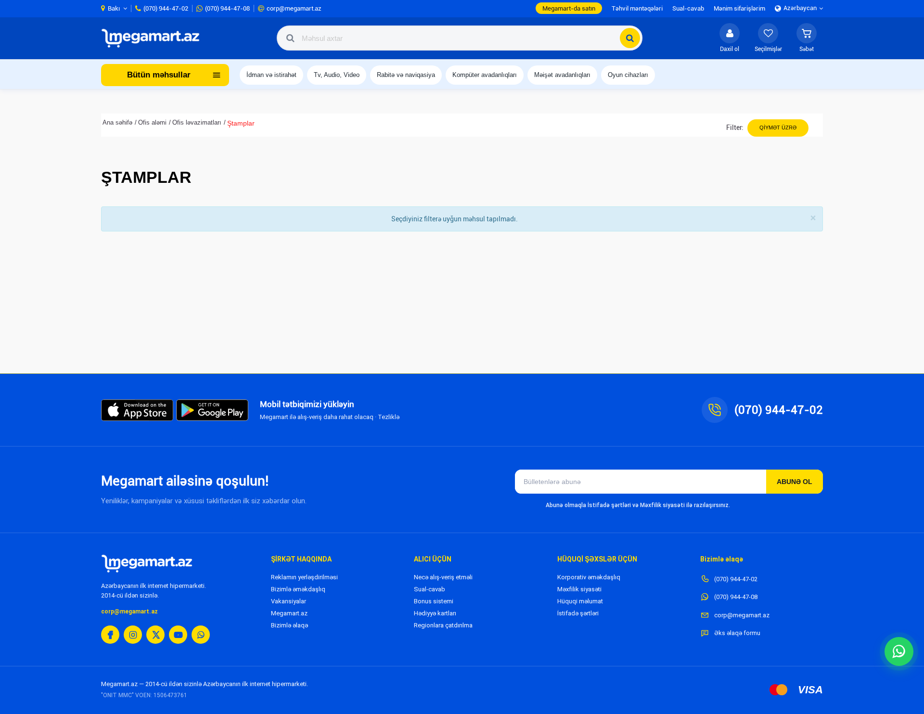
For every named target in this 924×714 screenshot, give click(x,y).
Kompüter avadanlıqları (484, 74)
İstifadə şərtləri (578, 613)
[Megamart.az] (146, 563)
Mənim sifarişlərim (739, 8)
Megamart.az (289, 613)
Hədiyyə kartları (435, 613)
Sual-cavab (429, 589)
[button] (806, 38)
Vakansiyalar (288, 601)
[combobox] (459, 38)
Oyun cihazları (628, 74)
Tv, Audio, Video (336, 74)
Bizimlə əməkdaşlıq (298, 589)
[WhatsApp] (201, 634)
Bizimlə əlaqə (289, 625)
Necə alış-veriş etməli (443, 577)
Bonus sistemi (433, 601)
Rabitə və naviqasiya (406, 74)
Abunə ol (794, 481)
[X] (155, 634)
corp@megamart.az (129, 611)
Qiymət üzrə (777, 127)
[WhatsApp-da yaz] (899, 651)
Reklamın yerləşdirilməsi (304, 577)
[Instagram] (133, 634)
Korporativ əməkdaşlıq (588, 577)
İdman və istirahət (271, 74)
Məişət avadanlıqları (562, 74)
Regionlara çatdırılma (443, 625)
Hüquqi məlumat (580, 601)
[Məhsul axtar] (630, 38)
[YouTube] (178, 634)
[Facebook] (110, 634)
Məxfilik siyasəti (579, 589)
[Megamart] (153, 38)
